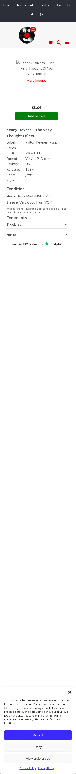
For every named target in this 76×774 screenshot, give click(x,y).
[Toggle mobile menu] (67, 42)
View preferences (38, 758)
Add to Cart (36, 116)
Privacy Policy (46, 768)
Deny (38, 747)
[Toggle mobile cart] (50, 42)
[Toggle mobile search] (59, 42)
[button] (70, 692)
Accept (38, 735)
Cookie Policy (28, 768)
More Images (36, 80)
